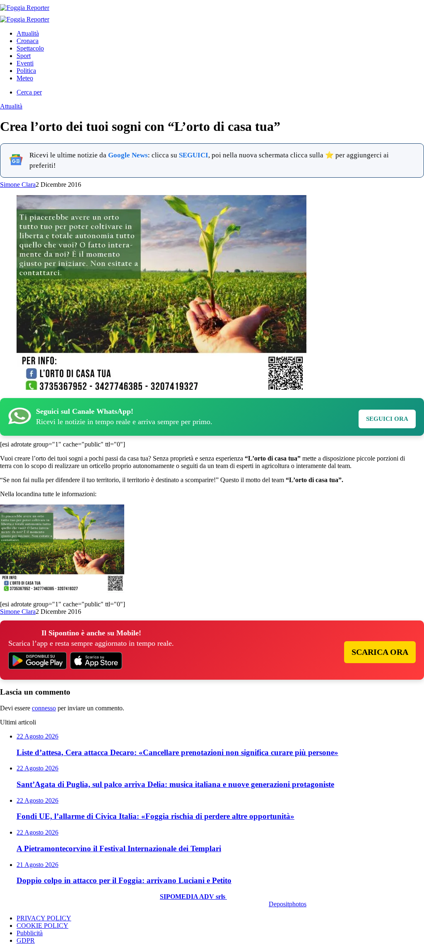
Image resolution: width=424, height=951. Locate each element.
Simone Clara (18, 184)
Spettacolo (30, 48)
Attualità (28, 33)
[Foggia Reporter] (24, 7)
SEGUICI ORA (387, 418)
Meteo (25, 78)
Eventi (25, 63)
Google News (128, 155)
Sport (24, 55)
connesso (44, 708)
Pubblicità (30, 933)
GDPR (26, 940)
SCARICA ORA (380, 652)
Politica (26, 70)
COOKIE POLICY (42, 925)
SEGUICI (193, 155)
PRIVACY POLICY (44, 918)
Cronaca (28, 40)
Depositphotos (287, 904)
